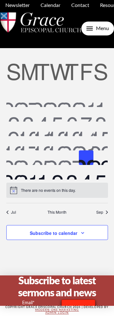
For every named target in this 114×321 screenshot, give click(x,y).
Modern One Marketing (57, 310)
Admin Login (57, 313)
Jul (13, 212)
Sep (99, 212)
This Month (57, 212)
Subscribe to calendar (53, 233)
